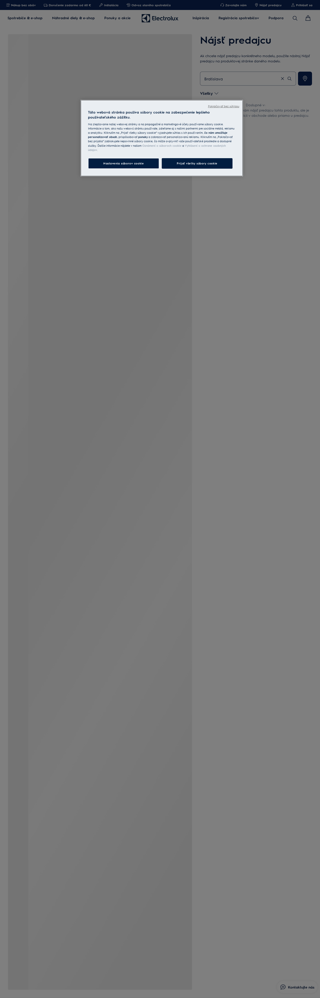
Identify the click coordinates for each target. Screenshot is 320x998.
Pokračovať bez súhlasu (223, 106)
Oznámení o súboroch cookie (162, 145)
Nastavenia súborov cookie (123, 163)
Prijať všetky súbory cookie (197, 163)
